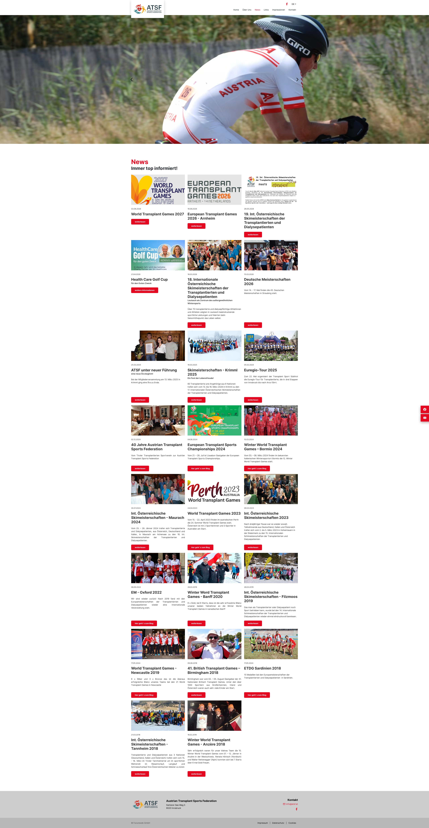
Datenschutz (278, 823)
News (257, 10)
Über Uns (246, 10)
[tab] (212, 139)
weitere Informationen (145, 290)
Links (266, 10)
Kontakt (292, 10)
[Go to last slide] (131, 79)
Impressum (263, 823)
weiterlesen (140, 222)
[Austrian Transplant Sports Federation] (145, 804)
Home (236, 10)
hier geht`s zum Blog (200, 468)
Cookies (292, 823)
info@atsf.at (292, 804)
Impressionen (278, 10)
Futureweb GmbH (142, 823)
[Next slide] (297, 79)
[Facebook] (286, 4)
